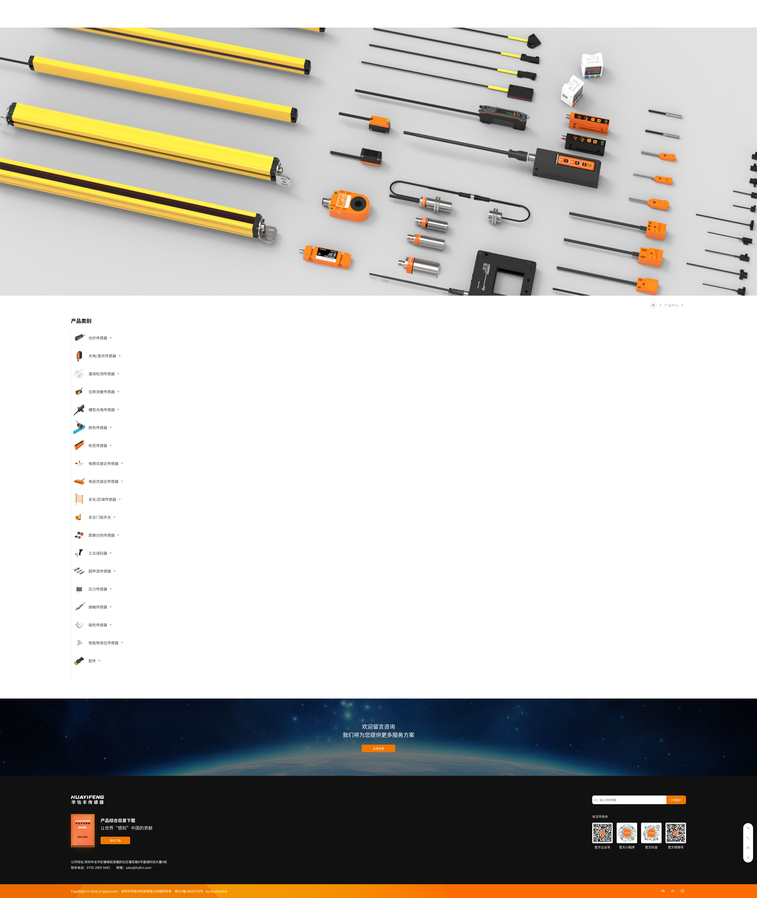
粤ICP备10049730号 (189, 891)
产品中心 (671, 305)
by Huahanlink (215, 891)
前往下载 (115, 840)
